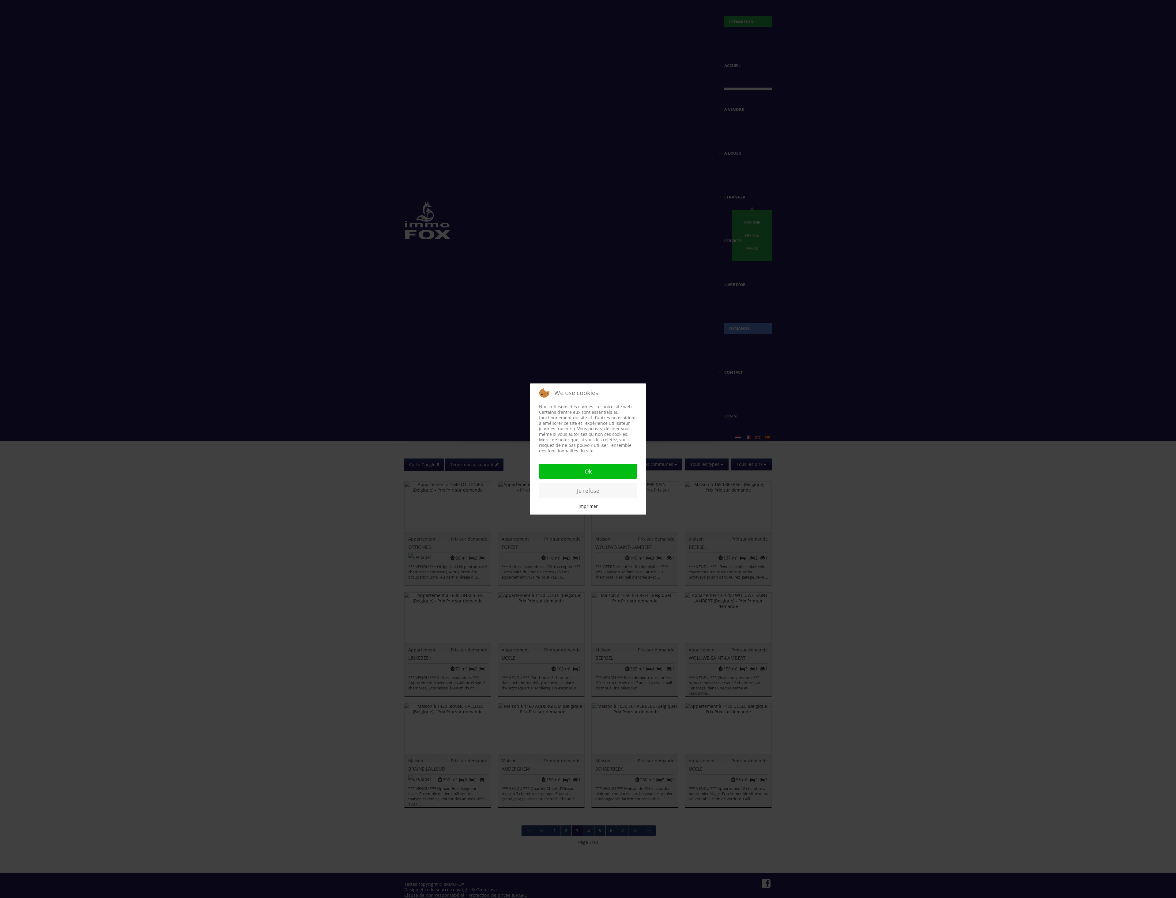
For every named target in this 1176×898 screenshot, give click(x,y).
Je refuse (588, 490)
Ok (588, 471)
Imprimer (588, 506)
